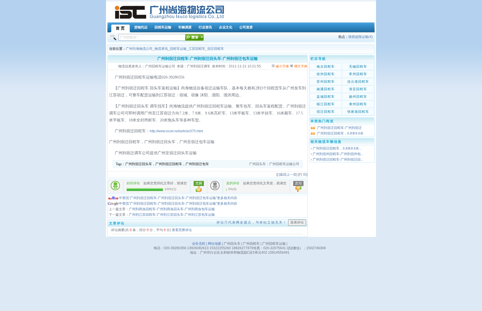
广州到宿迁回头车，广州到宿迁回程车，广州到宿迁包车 (167, 164)
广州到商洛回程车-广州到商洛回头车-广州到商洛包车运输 (172, 209)
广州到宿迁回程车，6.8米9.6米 (340, 133)
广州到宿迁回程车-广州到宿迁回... (338, 159)
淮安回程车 (358, 89)
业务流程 (198, 244)
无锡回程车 (358, 66)
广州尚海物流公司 (139, 49)
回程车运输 (178, 49)
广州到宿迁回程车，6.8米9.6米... (337, 148)
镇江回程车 (326, 104)
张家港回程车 (358, 112)
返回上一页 (288, 175)
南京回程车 (326, 66)
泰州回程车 (358, 104)
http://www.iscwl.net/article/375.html (176, 131)
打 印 (303, 175)
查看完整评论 (182, 230)
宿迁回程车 (215, 49)
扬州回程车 (358, 97)
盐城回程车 (326, 97)
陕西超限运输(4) (360, 37)
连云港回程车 (358, 82)
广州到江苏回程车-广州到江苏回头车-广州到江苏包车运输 (172, 215)
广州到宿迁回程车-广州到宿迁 (339, 128)
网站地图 (214, 244)
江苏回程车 (197, 49)
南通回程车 (326, 89)
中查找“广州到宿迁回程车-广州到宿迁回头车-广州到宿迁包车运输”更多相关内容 (178, 198)
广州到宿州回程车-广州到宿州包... (338, 154)
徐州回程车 (326, 74)
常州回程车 (358, 74)
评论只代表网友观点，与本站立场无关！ (251, 222)
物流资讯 (161, 49)
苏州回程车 (326, 82)
